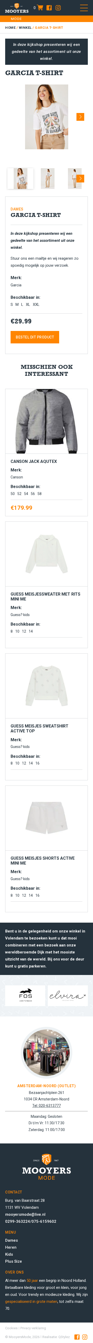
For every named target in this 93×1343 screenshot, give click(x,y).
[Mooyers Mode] (16, 8)
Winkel (25, 28)
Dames (11, 1240)
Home (10, 28)
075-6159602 (44, 1221)
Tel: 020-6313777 (46, 1106)
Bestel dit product (35, 337)
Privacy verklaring (33, 1328)
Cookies (11, 1328)
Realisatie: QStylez (56, 1337)
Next (80, 115)
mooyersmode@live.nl (25, 1214)
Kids (9, 1254)
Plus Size (13, 1261)
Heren (11, 1247)
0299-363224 (17, 1221)
